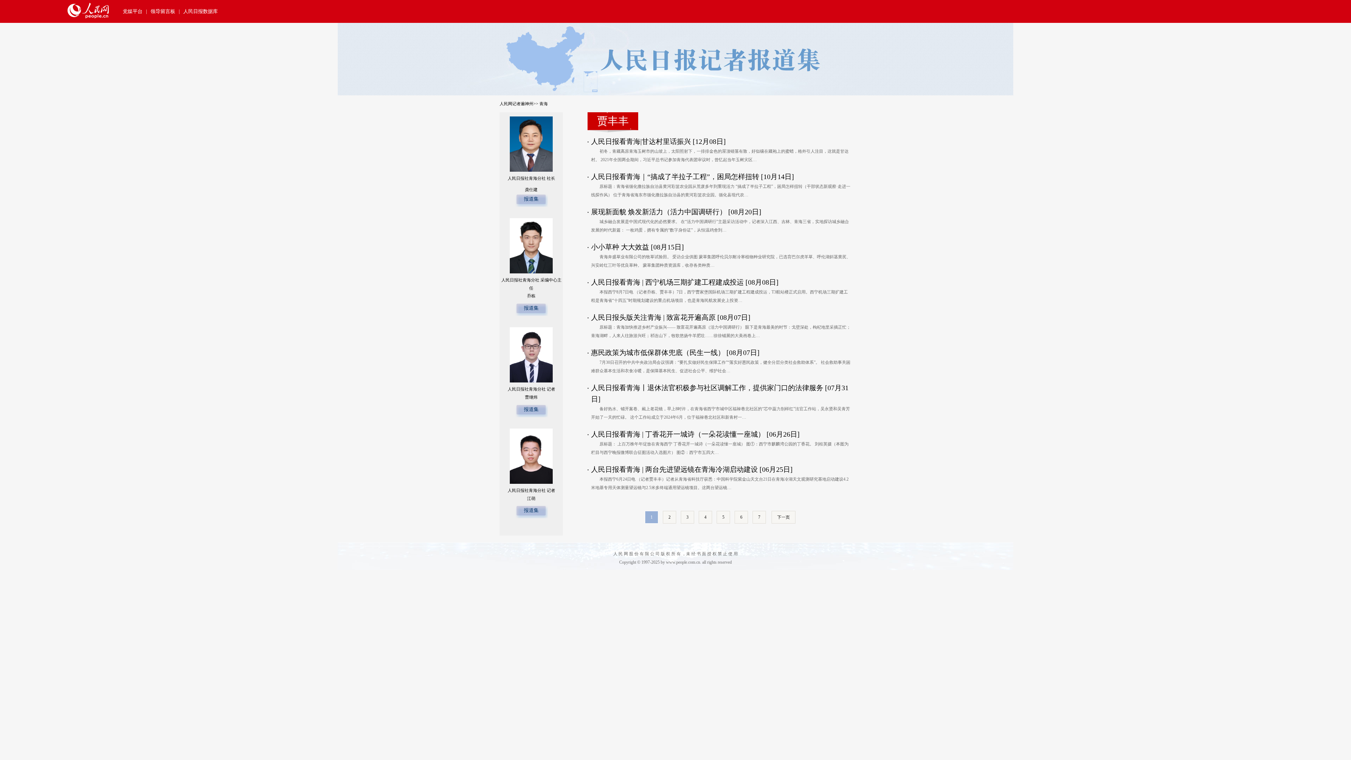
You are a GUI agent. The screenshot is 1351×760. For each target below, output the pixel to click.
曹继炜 (531, 397)
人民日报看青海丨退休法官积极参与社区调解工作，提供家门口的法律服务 (707, 388)
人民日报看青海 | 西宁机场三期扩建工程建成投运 (667, 282)
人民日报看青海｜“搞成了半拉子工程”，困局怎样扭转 (675, 176)
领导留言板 (163, 11)
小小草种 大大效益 (620, 247)
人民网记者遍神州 (516, 103)
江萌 (531, 498)
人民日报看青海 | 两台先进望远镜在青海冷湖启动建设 (674, 469)
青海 (543, 103)
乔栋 (531, 295)
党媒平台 (132, 11)
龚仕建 (531, 189)
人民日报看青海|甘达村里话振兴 (641, 141)
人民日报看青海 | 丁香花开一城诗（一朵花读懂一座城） (678, 434)
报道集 (531, 199)
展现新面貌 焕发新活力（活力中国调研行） (659, 212)
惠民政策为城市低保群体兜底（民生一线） (659, 352)
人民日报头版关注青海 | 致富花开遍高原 (653, 317)
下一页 (783, 517)
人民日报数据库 (200, 11)
